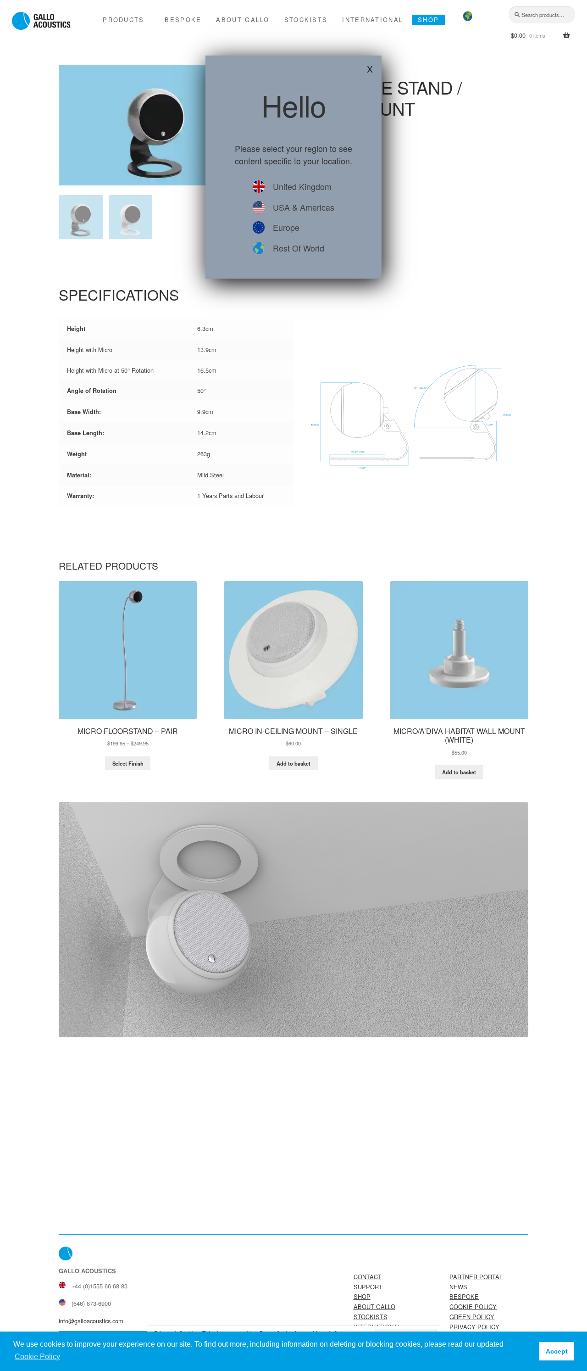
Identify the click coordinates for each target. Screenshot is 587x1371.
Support (368, 1286)
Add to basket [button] (293, 763)
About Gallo (242, 19)
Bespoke (183, 19)
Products (123, 19)
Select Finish (128, 763)
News (458, 1286)
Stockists (306, 19)
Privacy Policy (474, 1326)
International (372, 19)
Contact (368, 1276)
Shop (428, 19)
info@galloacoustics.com (91, 1320)
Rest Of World (298, 248)
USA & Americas (303, 207)
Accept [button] (557, 1351)
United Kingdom (302, 186)
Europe (286, 227)
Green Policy (471, 1316)
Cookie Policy (473, 1306)
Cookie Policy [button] (37, 1356)
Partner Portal (476, 1276)
